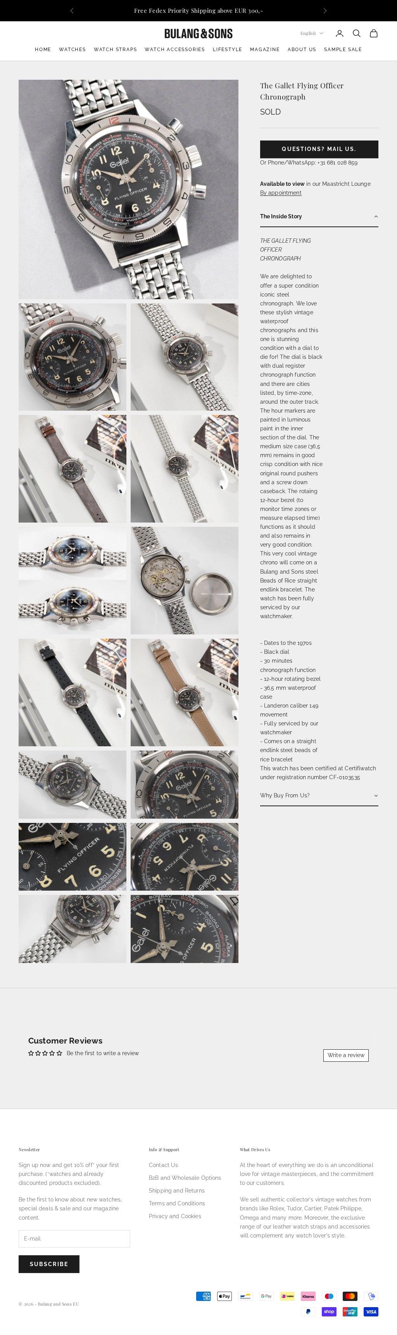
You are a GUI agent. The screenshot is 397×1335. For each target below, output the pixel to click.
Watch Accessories (175, 49)
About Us (302, 49)
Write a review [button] (346, 1055)
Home (43, 49)
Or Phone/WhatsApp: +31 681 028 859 (309, 162)
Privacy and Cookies (175, 1216)
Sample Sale (343, 49)
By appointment (281, 193)
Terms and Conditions (177, 1203)
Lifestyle (227, 49)
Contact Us (163, 1165)
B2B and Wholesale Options (185, 1178)
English (308, 33)
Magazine (265, 49)
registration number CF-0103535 (318, 777)
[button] (319, 217)
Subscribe (49, 1264)
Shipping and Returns (177, 1191)
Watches (72, 49)
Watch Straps (115, 49)
